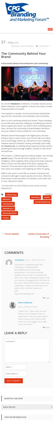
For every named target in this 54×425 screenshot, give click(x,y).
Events (47, 197)
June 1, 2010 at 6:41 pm (35, 260)
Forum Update (12, 233)
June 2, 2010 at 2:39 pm (27, 307)
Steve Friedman (25, 302)
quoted (4, 158)
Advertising (11, 194)
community (8, 204)
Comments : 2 (44, 46)
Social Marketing (42, 202)
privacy (6, 218)
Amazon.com (9, 146)
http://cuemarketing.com (24, 294)
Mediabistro (15, 104)
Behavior (6, 199)
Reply (47, 298)
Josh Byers (19, 260)
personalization (10, 213)
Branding (35, 197)
